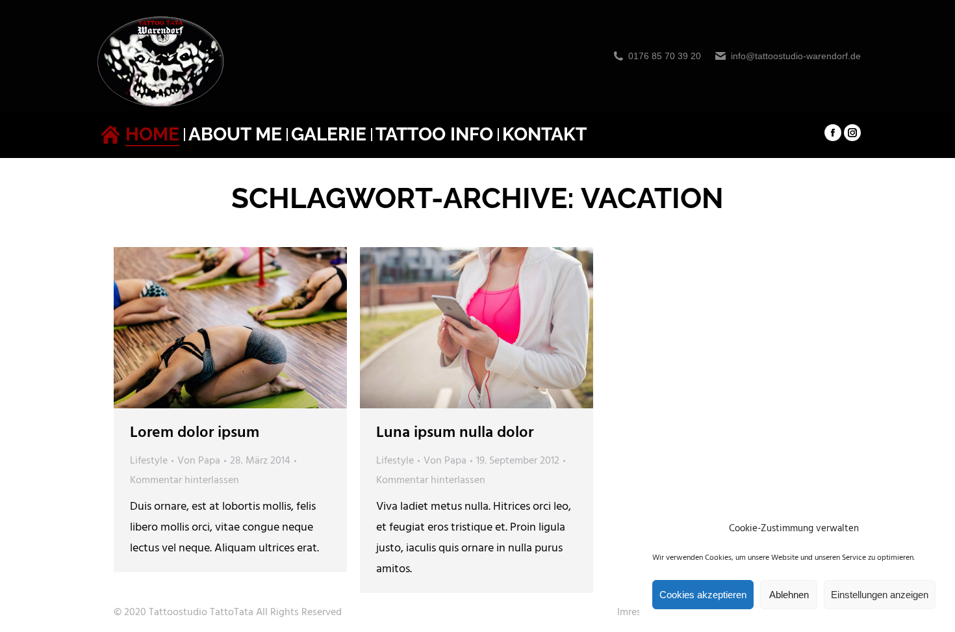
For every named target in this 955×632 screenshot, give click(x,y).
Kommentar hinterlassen (184, 480)
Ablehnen (789, 594)
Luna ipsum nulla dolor (454, 433)
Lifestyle (149, 461)
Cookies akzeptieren (702, 594)
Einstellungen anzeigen (879, 594)
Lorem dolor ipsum (194, 433)
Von (198, 461)
